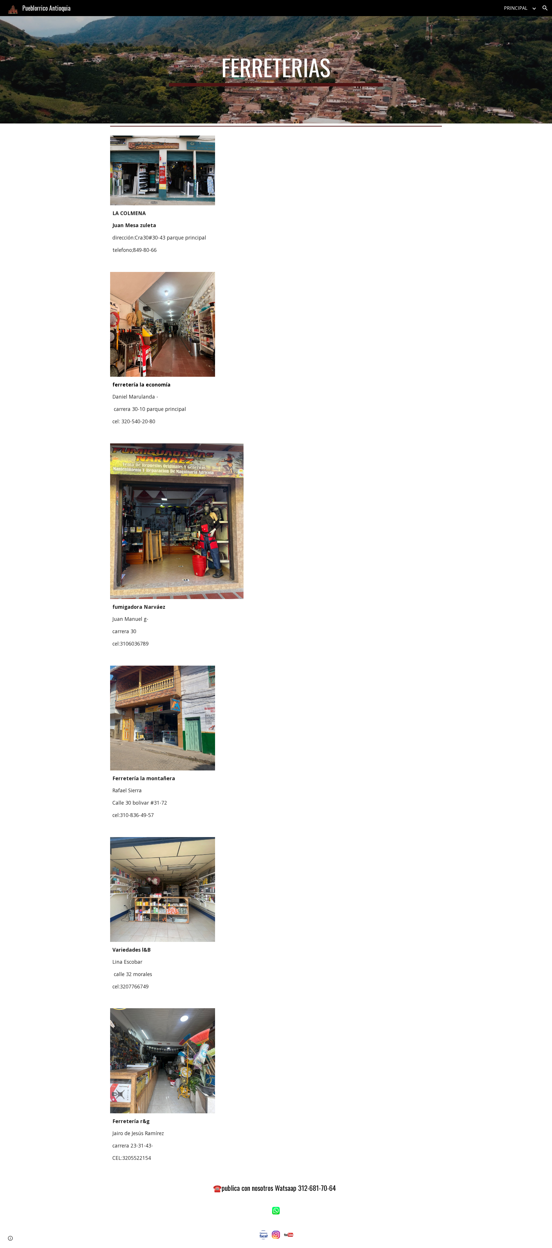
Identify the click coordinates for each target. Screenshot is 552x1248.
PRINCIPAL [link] (516, 8)
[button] (545, 8)
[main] (276, 70)
